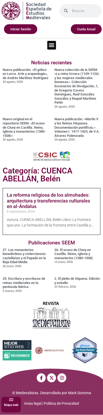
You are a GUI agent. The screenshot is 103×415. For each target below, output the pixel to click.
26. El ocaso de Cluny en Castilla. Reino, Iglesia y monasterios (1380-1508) (73, 254)
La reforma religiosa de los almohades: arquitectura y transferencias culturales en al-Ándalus (48, 200)
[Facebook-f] (41, 377)
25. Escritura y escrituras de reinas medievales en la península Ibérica (24, 283)
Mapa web (11, 405)
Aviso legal (32, 403)
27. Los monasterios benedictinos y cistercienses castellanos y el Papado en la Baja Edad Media (24, 256)
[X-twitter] (51, 377)
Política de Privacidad (61, 403)
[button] (51, 45)
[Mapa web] (11, 400)
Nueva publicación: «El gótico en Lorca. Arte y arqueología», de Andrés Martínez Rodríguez (26, 74)
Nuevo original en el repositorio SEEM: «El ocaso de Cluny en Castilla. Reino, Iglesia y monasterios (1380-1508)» (24, 127)
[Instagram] (61, 377)
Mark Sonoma (79, 393)
